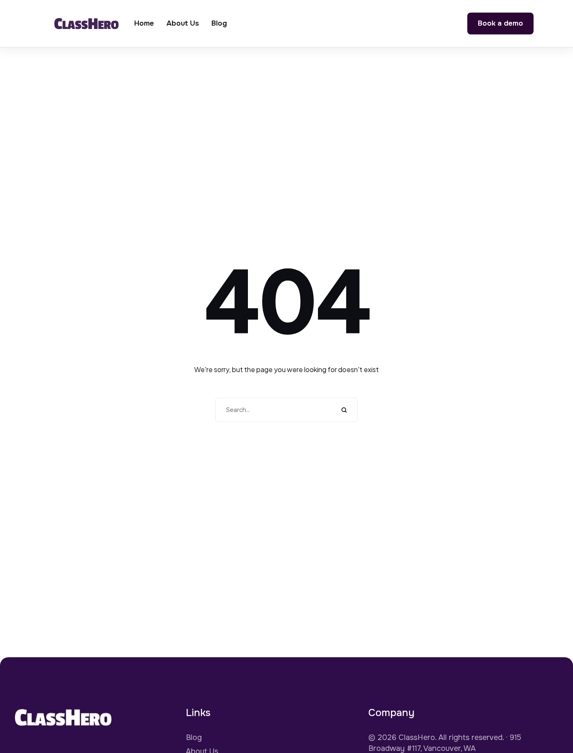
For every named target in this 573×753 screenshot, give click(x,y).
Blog (194, 737)
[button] (500, 23)
